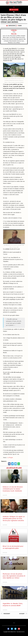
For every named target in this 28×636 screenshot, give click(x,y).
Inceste (11, 39)
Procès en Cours (20, 41)
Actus (14, 31)
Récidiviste (10, 42)
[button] (14, 7)
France (7, 39)
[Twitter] (12, 629)
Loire (3, 35)
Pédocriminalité (12, 41)
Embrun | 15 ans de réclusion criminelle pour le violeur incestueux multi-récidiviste (13, 489)
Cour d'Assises (13, 37)
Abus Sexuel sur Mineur (15, 35)
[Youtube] (19, 629)
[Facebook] (8, 629)
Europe (4, 39)
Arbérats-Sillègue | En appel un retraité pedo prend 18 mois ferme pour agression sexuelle (14, 518)
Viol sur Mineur (16, 42)
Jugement (21, 39)
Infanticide (15, 39)
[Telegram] (15, 629)
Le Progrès (10, 457)
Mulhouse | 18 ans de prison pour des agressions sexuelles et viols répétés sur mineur (14, 576)
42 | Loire (7, 35)
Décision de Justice (20, 37)
